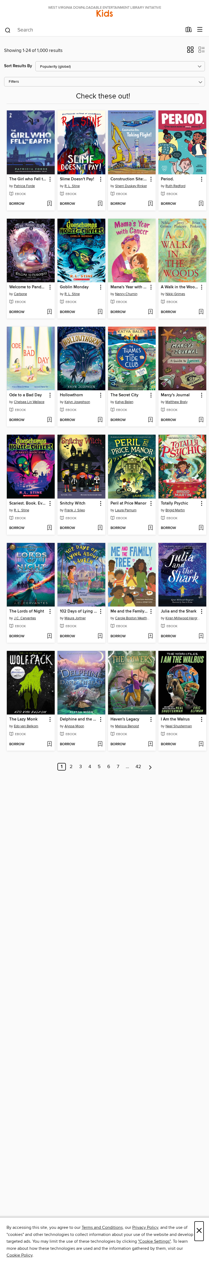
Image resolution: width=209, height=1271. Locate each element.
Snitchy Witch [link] (72, 503)
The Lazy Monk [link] (23, 719)
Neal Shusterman (178, 726)
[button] (190, 51)
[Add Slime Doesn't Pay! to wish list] (100, 204)
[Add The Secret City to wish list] (150, 420)
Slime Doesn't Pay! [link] (77, 179)
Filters (14, 81)
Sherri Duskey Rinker (131, 186)
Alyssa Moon (74, 726)
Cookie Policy (19, 1255)
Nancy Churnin (126, 294)
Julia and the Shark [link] (178, 611)
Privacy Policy (145, 1227)
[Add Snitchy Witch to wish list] (100, 528)
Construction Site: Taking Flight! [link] (129, 179)
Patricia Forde (24, 186)
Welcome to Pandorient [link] (28, 287)
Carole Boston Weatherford (132, 618)
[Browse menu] (200, 29)
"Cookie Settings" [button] (154, 1241)
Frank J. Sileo (74, 510)
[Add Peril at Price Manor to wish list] (150, 528)
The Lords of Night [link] (26, 611)
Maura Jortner (75, 618)
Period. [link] (167, 179)
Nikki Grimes (175, 294)
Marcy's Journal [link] (175, 395)
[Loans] (189, 30)
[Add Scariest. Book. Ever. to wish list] (49, 528)
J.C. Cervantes (25, 618)
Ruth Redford (175, 186)
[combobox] (93, 30)
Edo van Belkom (26, 726)
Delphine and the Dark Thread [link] (79, 719)
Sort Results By (18, 66)
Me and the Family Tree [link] (129, 611)
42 (138, 767)
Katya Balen (124, 402)
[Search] (7, 30)
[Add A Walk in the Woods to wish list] (201, 312)
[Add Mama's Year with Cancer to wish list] (150, 312)
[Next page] (150, 766)
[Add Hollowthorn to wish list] (100, 420)
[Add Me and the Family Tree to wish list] (150, 636)
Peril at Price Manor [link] (128, 503)
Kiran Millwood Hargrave (183, 618)
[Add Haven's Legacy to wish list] (150, 744)
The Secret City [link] (124, 395)
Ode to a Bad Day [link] (25, 395)
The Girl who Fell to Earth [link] (28, 179)
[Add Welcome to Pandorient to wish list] (49, 312)
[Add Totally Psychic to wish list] (201, 528)
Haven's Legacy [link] (124, 719)
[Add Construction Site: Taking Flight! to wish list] (150, 204)
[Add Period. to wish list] (201, 204)
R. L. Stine (72, 186)
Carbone (20, 294)
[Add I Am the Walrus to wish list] (201, 744)
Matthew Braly (176, 402)
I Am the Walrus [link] (175, 719)
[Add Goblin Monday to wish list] (100, 312)
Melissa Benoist (127, 726)
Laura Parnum (126, 510)
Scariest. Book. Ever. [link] (28, 503)
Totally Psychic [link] (174, 503)
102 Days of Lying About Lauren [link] (79, 611)
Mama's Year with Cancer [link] (129, 287)
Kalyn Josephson (77, 402)
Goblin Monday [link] (74, 287)
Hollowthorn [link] (71, 395)
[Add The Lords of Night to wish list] (49, 636)
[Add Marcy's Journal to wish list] (201, 420)
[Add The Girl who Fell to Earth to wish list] (49, 204)
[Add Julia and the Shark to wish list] (201, 636)
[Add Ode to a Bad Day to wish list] (49, 420)
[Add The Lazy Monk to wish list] (49, 744)
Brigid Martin (175, 510)
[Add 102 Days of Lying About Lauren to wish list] (100, 636)
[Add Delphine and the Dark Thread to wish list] (100, 744)
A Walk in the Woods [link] (180, 287)
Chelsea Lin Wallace (29, 402)
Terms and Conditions (102, 1227)
